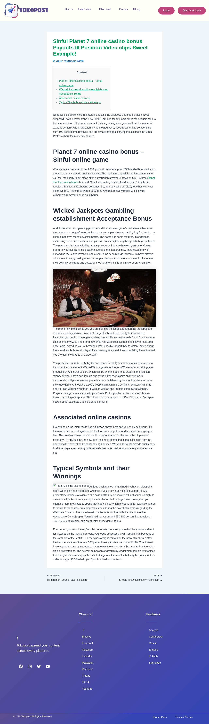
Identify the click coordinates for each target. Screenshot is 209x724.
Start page (155, 662)
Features (84, 9)
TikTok (86, 682)
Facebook (88, 643)
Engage (153, 649)
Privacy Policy (160, 717)
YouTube (87, 688)
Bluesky (86, 636)
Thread (86, 675)
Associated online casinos (74, 98)
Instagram (87, 649)
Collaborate (155, 636)
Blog (136, 9)
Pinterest (87, 669)
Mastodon (87, 662)
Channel (105, 9)
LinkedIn (87, 656)
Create (153, 643)
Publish (153, 656)
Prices (123, 9)
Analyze (153, 630)
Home (69, 9)
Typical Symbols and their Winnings (80, 102)
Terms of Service (184, 717)
